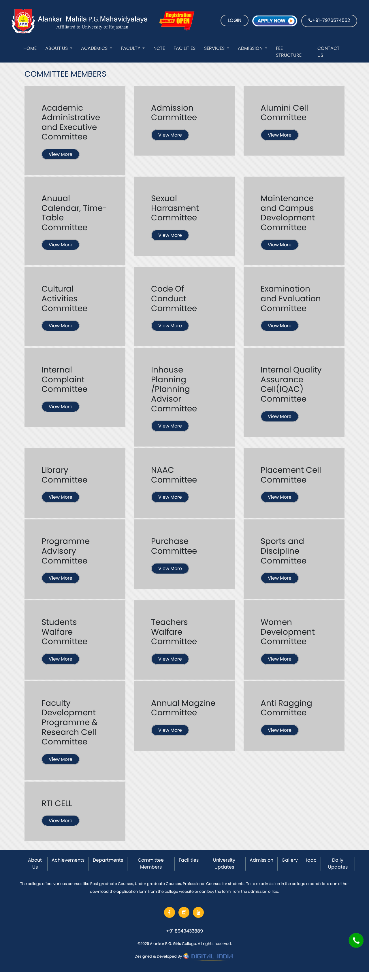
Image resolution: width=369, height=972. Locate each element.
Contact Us (328, 51)
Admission (251, 48)
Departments (108, 860)
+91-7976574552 (331, 20)
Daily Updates (338, 863)
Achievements (68, 860)
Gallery (290, 860)
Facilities (184, 48)
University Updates (224, 863)
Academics (95, 48)
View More (60, 154)
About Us (57, 48)
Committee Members (151, 863)
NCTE (159, 48)
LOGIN (234, 20)
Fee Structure (289, 51)
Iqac (311, 860)
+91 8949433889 (184, 931)
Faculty (131, 48)
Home (30, 48)
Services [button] (215, 48)
